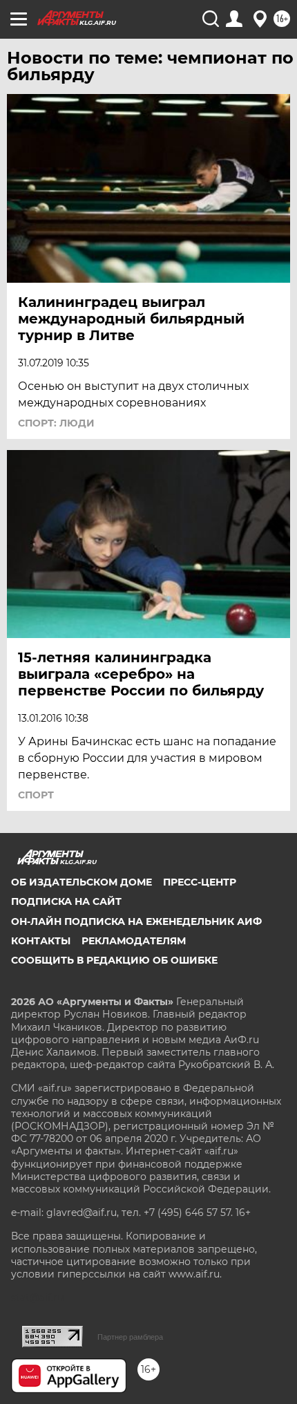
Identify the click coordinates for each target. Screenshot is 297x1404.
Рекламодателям (134, 941)
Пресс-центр (199, 882)
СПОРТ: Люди (56, 423)
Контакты (40, 941)
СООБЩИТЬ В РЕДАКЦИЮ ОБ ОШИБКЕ (114, 960)
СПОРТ (36, 795)
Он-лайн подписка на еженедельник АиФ (136, 921)
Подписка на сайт (66, 901)
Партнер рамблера (130, 1337)
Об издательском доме (81, 882)
